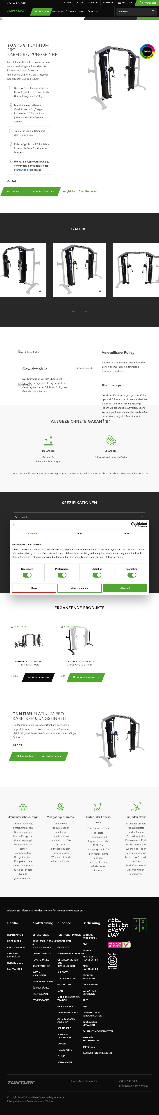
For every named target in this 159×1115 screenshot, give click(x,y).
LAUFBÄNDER (14, 969)
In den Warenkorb (87, 678)
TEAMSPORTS (64, 1050)
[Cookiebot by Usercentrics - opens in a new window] (133, 524)
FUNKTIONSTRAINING (69, 935)
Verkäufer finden (43, 192)
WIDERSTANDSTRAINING (70, 954)
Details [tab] (79, 533)
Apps (82, 12)
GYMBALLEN (64, 985)
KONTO (87, 951)
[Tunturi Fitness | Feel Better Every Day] (16, 11)
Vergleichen (69, 191)
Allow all (125, 588)
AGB (85, 1006)
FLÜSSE (61, 1056)
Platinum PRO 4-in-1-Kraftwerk (29, 663)
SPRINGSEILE (64, 1028)
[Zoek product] (153, 12)
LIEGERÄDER (14, 941)
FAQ (85, 944)
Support (93, 3)
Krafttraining (38, 923)
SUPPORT (62, 972)
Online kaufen (16, 192)
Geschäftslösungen (64, 12)
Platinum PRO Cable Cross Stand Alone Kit (79, 663)
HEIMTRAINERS (15, 935)
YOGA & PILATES (66, 978)
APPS (85, 1000)
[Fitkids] (147, 51)
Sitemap (50, 1101)
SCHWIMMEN (64, 1062)
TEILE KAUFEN (90, 985)
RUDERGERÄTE (15, 963)
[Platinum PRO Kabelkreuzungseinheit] (79, 270)
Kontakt (108, 3)
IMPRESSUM (89, 1047)
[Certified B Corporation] (130, 961)
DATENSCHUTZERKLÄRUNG (97, 1053)
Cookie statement (35, 1101)
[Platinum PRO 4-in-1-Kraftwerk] (29, 641)
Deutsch (127, 3)
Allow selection (79, 588)
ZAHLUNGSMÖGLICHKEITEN (98, 1031)
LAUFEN (61, 1044)
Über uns (93, 12)
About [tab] (126, 533)
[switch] (62, 575)
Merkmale (22, 517)
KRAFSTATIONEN (41, 966)
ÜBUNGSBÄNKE (40, 988)
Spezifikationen (88, 191)
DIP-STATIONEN (40, 935)
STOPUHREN (64, 941)
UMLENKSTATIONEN (43, 982)
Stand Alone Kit (23, 170)
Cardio (12, 923)
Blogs (80, 3)
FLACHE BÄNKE (40, 960)
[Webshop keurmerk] (130, 945)
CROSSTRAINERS (16, 947)
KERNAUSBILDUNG (67, 1013)
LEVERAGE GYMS (41, 954)
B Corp (67, 3)
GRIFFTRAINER (65, 1006)
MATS (60, 991)
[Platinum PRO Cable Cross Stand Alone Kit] (79, 641)
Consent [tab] (33, 533)
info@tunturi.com (128, 1086)
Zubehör (63, 923)
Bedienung (89, 923)
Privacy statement (16, 1101)
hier (146, 474)
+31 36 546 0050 (16, 3)
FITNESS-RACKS (40, 1000)
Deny (34, 588)
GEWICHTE (63, 947)
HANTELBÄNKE (40, 994)
